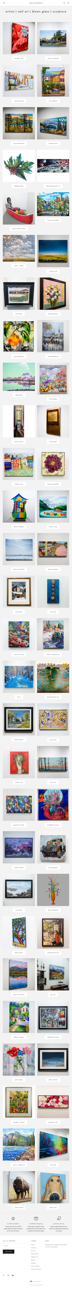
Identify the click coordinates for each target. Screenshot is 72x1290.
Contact (33, 1263)
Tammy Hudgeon (19, 527)
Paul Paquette (53, 867)
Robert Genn (19, 395)
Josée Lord (19, 782)
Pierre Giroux (18, 441)
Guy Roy (53, 994)
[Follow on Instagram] (8, 1275)
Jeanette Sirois (53, 1122)
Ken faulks (19, 314)
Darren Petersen (53, 910)
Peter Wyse (53, 1207)
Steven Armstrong (53, 58)
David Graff (53, 441)
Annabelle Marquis (53, 825)
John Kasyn (18, 612)
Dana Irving (53, 527)
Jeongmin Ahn (18, 58)
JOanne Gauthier (19, 356)
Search (33, 1260)
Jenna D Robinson (18, 994)
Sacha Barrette (19, 101)
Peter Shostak (53, 1080)
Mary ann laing (19, 654)
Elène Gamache (53, 314)
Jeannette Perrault (53, 953)
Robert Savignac (19, 1037)
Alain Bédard (53, 101)
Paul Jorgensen (53, 569)
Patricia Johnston (18, 569)
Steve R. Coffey (19, 266)
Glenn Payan (19, 953)
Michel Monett (18, 867)
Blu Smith (53, 1165)
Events (33, 1251)
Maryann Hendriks (53, 484)
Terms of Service (36, 1269)
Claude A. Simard (18, 1122)
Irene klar (53, 612)
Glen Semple (19, 1080)
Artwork (33, 1248)
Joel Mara (53, 782)
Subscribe (8, 1251)
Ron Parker (18, 910)
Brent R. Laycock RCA (53, 654)
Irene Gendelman (53, 356)
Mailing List (34, 1257)
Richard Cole (53, 271)
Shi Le (19, 697)
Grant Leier (53, 740)
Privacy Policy (35, 1266)
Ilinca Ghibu (53, 399)
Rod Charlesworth (18, 143)
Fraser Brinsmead (53, 220)
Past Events (34, 1254)
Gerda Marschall (19, 825)
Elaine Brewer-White (18, 228)
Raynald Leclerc (19, 739)
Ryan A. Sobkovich (19, 1165)
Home (33, 1245)
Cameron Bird (53, 143)
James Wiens (19, 1207)
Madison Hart (19, 484)
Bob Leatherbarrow (53, 697)
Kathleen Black (19, 186)
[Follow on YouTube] (13, 1275)
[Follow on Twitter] (4, 1275)
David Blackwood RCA (53, 186)
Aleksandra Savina (53, 1037)
